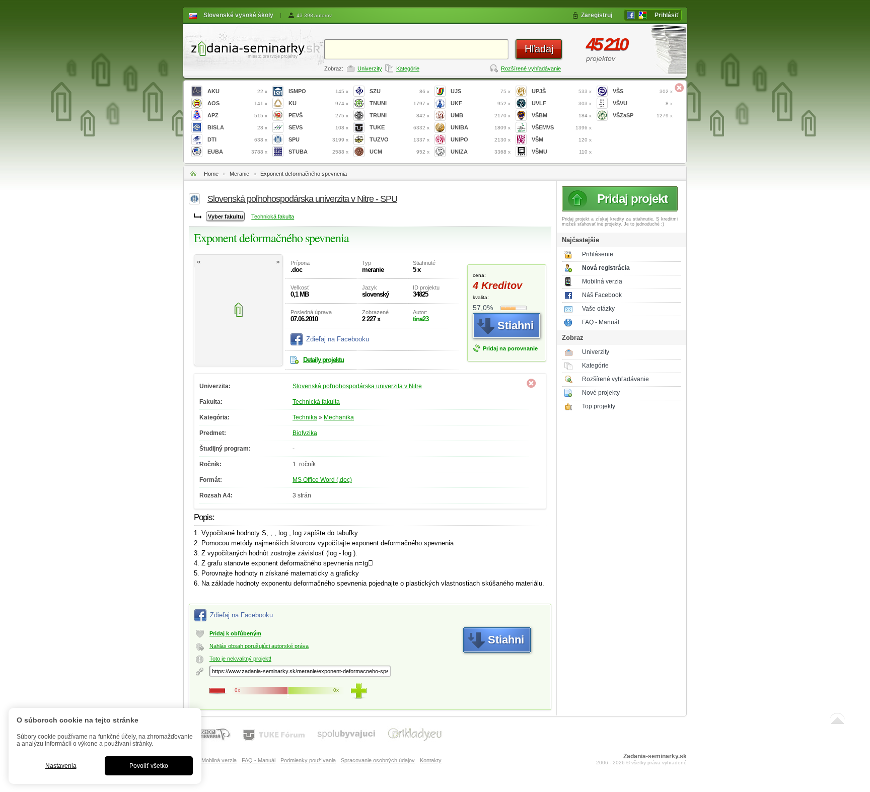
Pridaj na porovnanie (510, 348)
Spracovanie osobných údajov (378, 760)
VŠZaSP (643, 115)
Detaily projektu (323, 360)
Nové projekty (601, 392)
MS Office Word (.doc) (322, 479)
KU (318, 103)
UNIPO (481, 139)
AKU (237, 91)
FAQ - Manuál (600, 322)
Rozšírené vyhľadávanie (531, 68)
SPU (318, 139)
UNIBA (481, 127)
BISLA (237, 127)
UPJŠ (562, 91)
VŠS (643, 91)
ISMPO (318, 91)
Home (211, 174)
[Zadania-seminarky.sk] (253, 48)
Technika (305, 417)
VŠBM (562, 115)
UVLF (562, 103)
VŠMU (562, 152)
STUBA (318, 152)
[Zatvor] (679, 87)
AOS (237, 103)
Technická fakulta (272, 216)
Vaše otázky (598, 308)
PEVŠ (318, 115)
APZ (237, 115)
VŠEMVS (562, 127)
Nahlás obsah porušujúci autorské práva (259, 646)
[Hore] (837, 720)
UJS (481, 91)
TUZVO (399, 139)
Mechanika (339, 417)
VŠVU (643, 103)
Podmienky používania (308, 760)
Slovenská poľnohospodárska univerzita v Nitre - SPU (302, 199)
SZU (399, 91)
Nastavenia (61, 765)
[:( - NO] (217, 691)
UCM (399, 152)
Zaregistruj (596, 15)
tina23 (420, 319)
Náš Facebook (602, 295)
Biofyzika (305, 433)
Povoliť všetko (148, 765)
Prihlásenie (597, 254)
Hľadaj (539, 48)
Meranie (239, 174)
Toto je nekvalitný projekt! (240, 659)
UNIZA (481, 152)
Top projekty (598, 406)
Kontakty (431, 760)
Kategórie (407, 68)
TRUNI (399, 115)
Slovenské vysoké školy (238, 15)
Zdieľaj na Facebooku (337, 339)
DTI (237, 139)
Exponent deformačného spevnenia (303, 174)
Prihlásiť (667, 15)
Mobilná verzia (602, 281)
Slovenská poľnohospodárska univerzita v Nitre (357, 386)
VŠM (562, 139)
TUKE (399, 127)
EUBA (237, 152)
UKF (481, 103)
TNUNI (399, 103)
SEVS (318, 127)
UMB (481, 115)
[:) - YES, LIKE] (358, 691)
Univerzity (369, 68)
